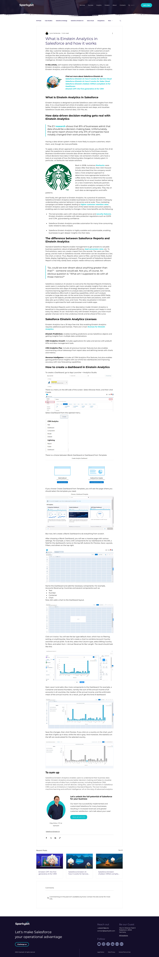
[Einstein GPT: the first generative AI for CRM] (49, 861)
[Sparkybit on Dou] (121, 944)
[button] (120, 20)
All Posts (38, 20)
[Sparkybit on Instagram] (103, 944)
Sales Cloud (90, 20)
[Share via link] (60, 838)
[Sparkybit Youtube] (99, 944)
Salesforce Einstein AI (77, 20)
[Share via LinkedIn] (55, 838)
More (109, 20)
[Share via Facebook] (46, 838)
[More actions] (112, 33)
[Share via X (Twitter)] (51, 838)
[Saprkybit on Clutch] (117, 944)
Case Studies (48, 20)
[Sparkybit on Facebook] (108, 944)
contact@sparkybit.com (106, 931)
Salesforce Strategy (61, 20)
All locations (123, 935)
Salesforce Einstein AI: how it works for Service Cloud (78, 873)
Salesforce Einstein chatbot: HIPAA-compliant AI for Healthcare (109, 873)
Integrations (100, 20)
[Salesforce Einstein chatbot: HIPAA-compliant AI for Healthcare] (109, 861)
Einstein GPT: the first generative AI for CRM (48, 873)
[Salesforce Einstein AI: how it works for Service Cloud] (79, 861)
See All (120, 850)
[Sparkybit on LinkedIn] (112, 944)
